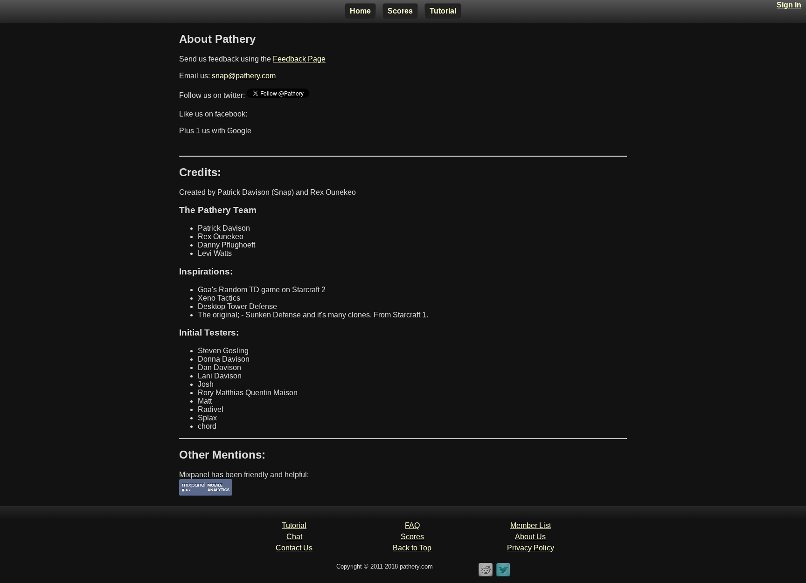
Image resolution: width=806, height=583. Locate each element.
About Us (530, 537)
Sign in (789, 5)
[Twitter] (503, 575)
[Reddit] (485, 575)
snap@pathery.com (244, 76)
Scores (400, 11)
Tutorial (443, 11)
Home (360, 11)
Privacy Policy (530, 548)
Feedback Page (299, 59)
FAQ (412, 525)
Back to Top (412, 548)
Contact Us (294, 548)
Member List (530, 525)
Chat (294, 537)
